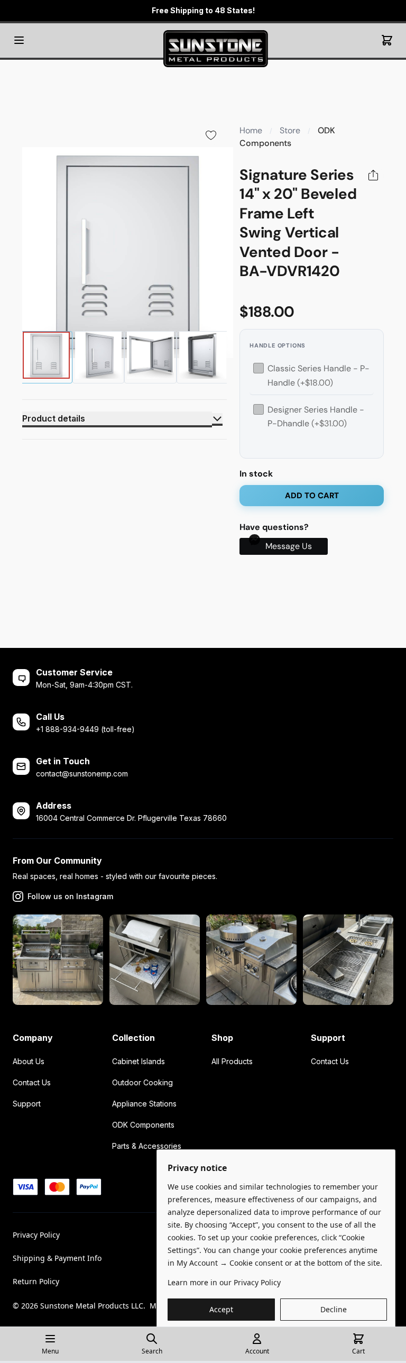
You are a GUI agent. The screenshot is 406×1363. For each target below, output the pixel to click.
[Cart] (387, 40)
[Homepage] (203, 40)
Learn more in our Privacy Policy (224, 1282)
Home (250, 130)
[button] (283, 546)
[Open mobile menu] (19, 40)
